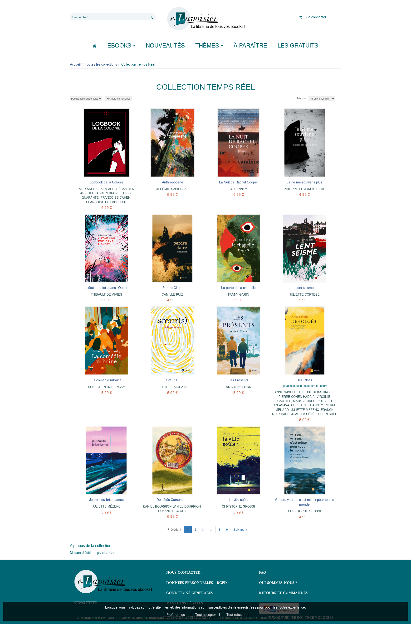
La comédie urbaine (107, 380)
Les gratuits (298, 45)
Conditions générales (189, 593)
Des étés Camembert (173, 499)
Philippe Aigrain (172, 386)
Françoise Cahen (115, 197)
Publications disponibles (85, 98)
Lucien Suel (327, 414)
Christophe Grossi (238, 506)
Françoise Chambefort (106, 202)
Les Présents (238, 380)
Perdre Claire (172, 287)
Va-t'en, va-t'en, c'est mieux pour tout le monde (304, 502)
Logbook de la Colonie (106, 182)
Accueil (75, 64)
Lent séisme (304, 287)
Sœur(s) (172, 380)
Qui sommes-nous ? (278, 583)
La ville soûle (238, 499)
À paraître (250, 45)
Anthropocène (172, 182)
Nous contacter (183, 572)
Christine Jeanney (307, 405)
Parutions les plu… (321, 98)
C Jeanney (238, 189)
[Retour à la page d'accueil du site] (205, 19)
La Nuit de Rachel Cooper (238, 182)
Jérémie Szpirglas (173, 189)
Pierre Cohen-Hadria (297, 396)
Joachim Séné (303, 414)
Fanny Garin (238, 294)
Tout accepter (205, 614)
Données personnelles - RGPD (196, 583)
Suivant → (240, 529)
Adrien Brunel (108, 193)
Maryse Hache (305, 400)
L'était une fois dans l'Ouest (106, 287)
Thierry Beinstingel (315, 392)
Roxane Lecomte (172, 511)
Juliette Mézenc (305, 409)
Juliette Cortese (304, 294)
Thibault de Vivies (106, 294)
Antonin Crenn (238, 386)
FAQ (262, 572)
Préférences (175, 614)
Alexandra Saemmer (96, 189)
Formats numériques (119, 98)
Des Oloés (304, 380)
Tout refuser (235, 614)
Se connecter (316, 16)
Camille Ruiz (172, 294)
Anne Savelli (285, 392)
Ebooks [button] (120, 45)
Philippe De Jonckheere (304, 189)
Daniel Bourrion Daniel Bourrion (172, 506)
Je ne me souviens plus (304, 182)
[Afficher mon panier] (300, 16)
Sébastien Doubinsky (106, 386)
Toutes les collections (101, 64)
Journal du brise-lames (106, 499)
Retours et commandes (283, 593)
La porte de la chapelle (238, 287)
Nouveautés (165, 45)
